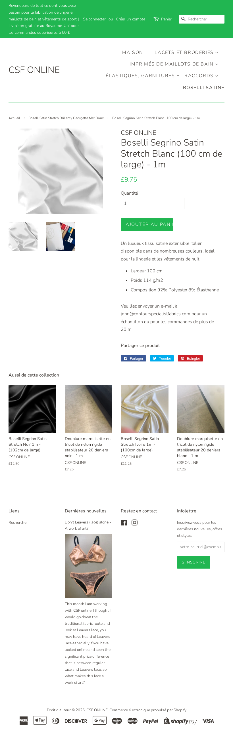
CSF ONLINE (34, 70)
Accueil (14, 118)
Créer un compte (130, 19)
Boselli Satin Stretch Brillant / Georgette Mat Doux (66, 118)
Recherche (17, 522)
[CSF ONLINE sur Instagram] (134, 524)
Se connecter (94, 19)
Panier (166, 19)
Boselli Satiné (203, 88)
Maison (132, 52)
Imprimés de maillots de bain (172, 64)
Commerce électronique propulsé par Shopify (147, 710)
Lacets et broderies (185, 52)
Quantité (129, 193)
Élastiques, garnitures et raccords (160, 76)
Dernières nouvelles (86, 511)
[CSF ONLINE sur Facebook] (124, 524)
